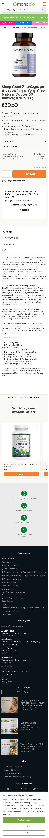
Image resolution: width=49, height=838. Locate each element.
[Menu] (5, 3)
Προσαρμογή (24, 826)
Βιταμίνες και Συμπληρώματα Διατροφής (14, 592)
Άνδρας (26, 23)
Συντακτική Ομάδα (13, 767)
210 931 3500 (7, 662)
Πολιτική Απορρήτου (11, 579)
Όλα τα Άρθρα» (23, 692)
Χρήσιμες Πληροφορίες (12, 586)
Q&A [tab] (4, 250)
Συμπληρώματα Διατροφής (18, 17)
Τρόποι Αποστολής (10, 569)
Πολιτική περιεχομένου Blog (17, 777)
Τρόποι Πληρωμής (9, 565)
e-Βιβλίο (5, 604)
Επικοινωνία (7, 615)
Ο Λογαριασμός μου (10, 611)
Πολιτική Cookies (9, 582)
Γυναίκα (9, 23)
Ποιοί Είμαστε (7, 559)
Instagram (27, 789)
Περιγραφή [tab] (7, 232)
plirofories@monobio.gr (14, 626)
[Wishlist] (37, 426)
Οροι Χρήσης (7, 562)
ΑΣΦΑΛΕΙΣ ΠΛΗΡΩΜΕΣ (24, 535)
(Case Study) (12, 599)
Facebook (14, 789)
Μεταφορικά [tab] (8, 244)
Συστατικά (7, 141)
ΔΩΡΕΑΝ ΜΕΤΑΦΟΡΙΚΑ (24, 511)
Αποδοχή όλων (24, 820)
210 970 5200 (7, 636)
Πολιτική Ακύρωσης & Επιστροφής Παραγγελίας (23, 572)
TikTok (38, 789)
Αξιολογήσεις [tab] (9, 238)
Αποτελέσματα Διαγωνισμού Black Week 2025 (22, 608)
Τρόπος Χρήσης (10, 147)
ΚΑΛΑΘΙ (29, 174)
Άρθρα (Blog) (10, 770)
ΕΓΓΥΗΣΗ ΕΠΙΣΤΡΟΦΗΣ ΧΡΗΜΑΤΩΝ (24, 499)
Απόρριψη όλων (23, 833)
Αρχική (4, 27)
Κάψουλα (42, 156)
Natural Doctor (40, 154)
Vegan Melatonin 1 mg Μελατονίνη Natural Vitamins (20, 465)
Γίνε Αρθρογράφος (13, 773)
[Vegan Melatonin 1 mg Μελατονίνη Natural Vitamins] (21, 442)
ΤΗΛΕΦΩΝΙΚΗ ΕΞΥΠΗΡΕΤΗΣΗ (24, 523)
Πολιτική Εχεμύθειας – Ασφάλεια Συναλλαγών (23, 576)
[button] (44, 4)
